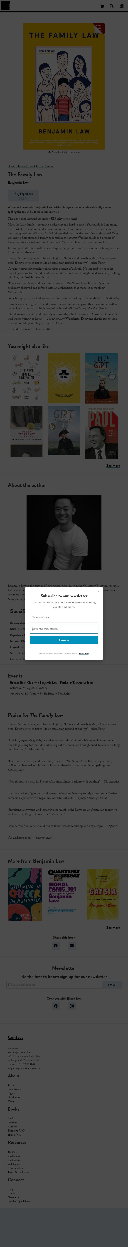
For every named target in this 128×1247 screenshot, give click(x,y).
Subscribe (64, 640)
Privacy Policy (84, 653)
